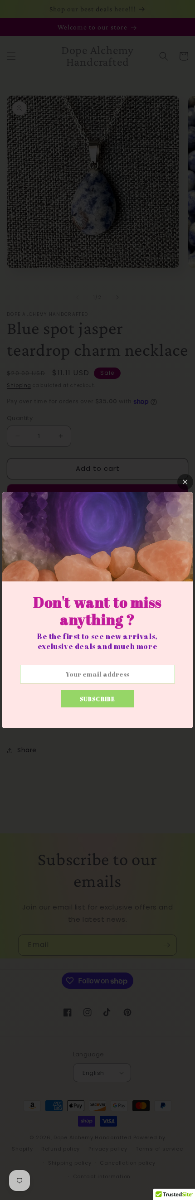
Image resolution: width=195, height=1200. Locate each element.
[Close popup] (185, 482)
